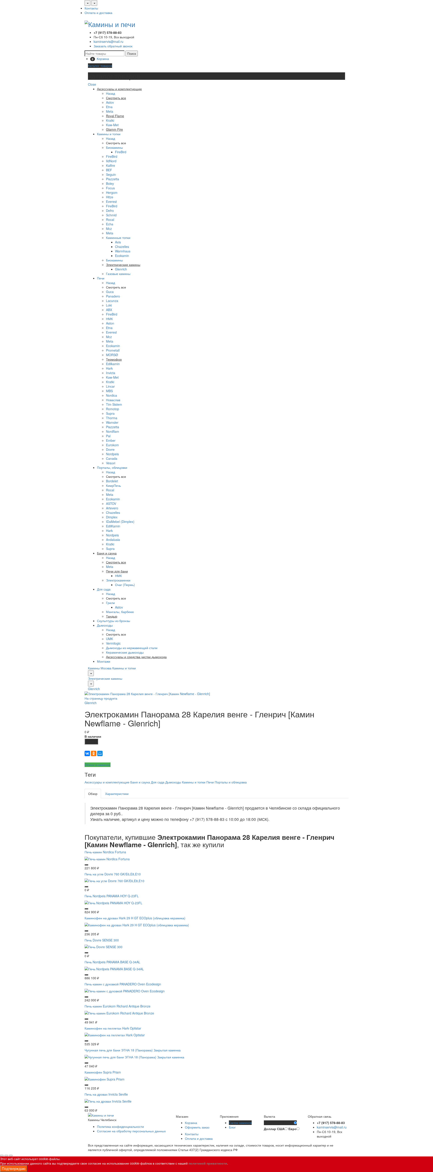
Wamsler (112, 422)
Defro (110, 210)
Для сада (104, 589)
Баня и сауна (140, 782)
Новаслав (113, 400)
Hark (109, 368)
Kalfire (110, 165)
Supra (110, 413)
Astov (110, 102)
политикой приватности (208, 1163)
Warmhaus (122, 251)
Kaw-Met (112, 125)
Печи (100, 278)
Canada (111, 458)
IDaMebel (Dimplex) (120, 521)
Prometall (113, 350)
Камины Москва (99, 668)
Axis (118, 242)
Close (92, 84)
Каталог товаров (100, 65)
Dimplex (111, 517)
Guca (110, 291)
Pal (108, 436)
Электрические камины (105, 678)
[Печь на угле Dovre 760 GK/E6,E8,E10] (114, 880)
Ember (110, 440)
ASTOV (111, 503)
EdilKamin (113, 526)
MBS (109, 391)
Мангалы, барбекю (120, 611)
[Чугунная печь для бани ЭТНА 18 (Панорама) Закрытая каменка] (134, 1056)
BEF (109, 170)
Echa (109, 224)
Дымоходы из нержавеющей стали (131, 648)
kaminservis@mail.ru (108, 41)
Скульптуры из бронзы (113, 620)
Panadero (113, 296)
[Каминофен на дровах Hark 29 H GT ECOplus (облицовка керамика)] (137, 924)
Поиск (131, 53)
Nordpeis (112, 454)
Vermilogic (113, 643)
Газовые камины (118, 273)
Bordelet (112, 481)
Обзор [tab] (92, 793)
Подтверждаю (13, 1168)
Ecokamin (122, 255)
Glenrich (121, 269)
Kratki (110, 120)
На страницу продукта (101, 698)
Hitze (109, 197)
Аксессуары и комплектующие (107, 782)
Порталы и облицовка (231, 782)
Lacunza (112, 300)
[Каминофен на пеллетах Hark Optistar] (115, 1034)
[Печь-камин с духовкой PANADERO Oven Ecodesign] (125, 990)
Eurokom (112, 445)
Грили (110, 602)
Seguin (111, 174)
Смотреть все (116, 143)
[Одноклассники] (93, 753)
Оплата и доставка (98, 12)
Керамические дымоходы (125, 652)
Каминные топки (118, 237)
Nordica (111, 395)
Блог (232, 1127)
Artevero (112, 508)
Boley (110, 183)
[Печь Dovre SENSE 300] (103, 946)
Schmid (111, 215)
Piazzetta (112, 179)
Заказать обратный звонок (113, 46)
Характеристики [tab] (117, 793)
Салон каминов (240, 1122)
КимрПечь (113, 485)
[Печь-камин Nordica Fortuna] (107, 858)
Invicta (110, 373)
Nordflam (112, 431)
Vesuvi (110, 463)
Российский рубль (279, 1123)
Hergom (111, 192)
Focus (110, 188)
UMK (109, 638)
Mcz (109, 228)
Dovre (110, 449)
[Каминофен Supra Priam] (104, 1078)
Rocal (110, 219)
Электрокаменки (118, 580)
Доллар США (274, 1128)
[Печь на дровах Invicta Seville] (108, 1100)
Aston (110, 323)
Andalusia (113, 539)
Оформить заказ (197, 1127)
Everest (111, 201)
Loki (109, 305)
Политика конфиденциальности (120, 1126)
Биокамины (114, 147)
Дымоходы (105, 625)
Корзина (191, 1122)
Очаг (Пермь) (125, 584)
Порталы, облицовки (112, 467)
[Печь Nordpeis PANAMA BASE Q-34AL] (114, 968)
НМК (109, 318)
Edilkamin (113, 364)
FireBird (120, 152)
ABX (109, 309)
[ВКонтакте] (87, 753)
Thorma (111, 418)
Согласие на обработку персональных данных (131, 1131)
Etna (109, 107)
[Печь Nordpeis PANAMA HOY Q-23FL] (113, 902)
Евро (292, 1128)
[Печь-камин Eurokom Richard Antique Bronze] (119, 1012)
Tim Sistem (114, 404)
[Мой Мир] (100, 753)
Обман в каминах (98, 764)
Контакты (91, 8)
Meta (109, 111)
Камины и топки (108, 134)
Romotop (112, 409)
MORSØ (112, 355)
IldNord (111, 161)
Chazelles (122, 246)
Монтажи (103, 661)
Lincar (110, 386)
